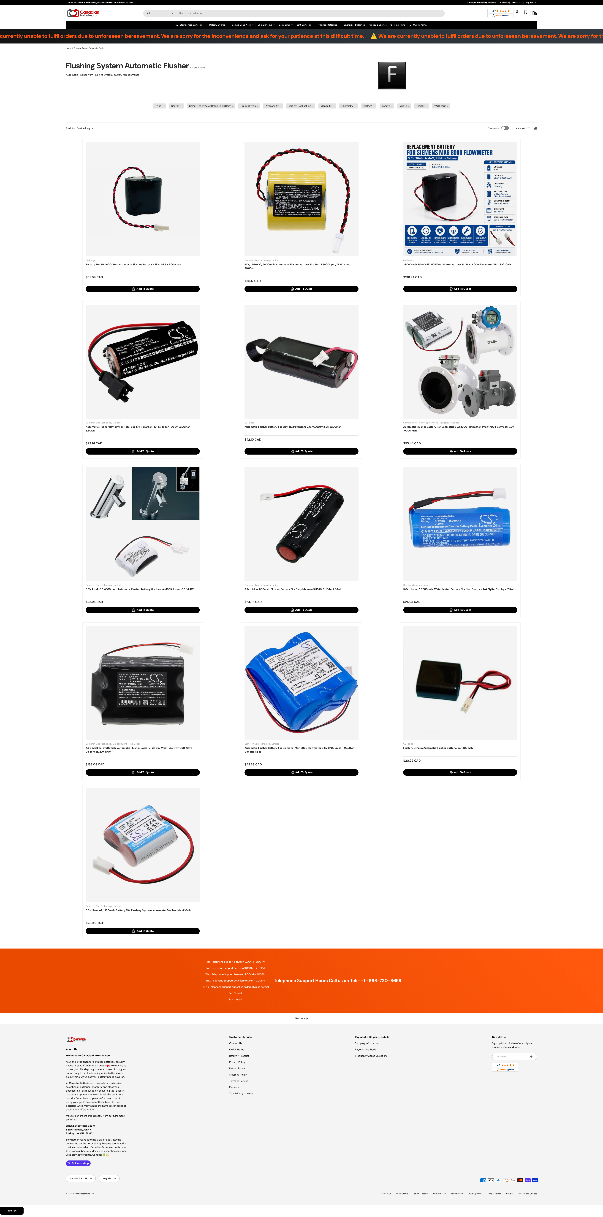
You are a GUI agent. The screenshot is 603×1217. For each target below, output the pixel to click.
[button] (525, 12)
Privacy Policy (237, 1062)
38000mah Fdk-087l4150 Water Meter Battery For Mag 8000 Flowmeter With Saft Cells (457, 264)
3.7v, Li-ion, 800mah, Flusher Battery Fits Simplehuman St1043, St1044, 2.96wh (293, 589)
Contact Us (235, 1043)
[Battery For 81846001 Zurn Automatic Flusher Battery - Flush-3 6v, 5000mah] (143, 199)
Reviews (234, 1087)
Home (68, 48)
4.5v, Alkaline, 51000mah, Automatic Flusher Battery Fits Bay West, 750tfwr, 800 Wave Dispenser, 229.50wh (139, 749)
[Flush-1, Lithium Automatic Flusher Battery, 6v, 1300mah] (460, 683)
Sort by (70, 128)
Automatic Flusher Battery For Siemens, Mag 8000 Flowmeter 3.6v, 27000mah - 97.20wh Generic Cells (299, 749)
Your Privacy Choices (241, 1093)
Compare (493, 128)
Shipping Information (367, 1043)
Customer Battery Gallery (481, 2)
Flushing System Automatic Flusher (89, 48)
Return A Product (239, 1055)
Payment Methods (365, 1049)
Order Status (236, 1049)
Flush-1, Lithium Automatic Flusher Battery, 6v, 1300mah (438, 748)
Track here (99, 2)
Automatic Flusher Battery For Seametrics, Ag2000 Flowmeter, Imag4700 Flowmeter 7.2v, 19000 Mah (458, 428)
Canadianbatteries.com (83, 1194)
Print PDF (12, 1210)
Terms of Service (238, 1081)
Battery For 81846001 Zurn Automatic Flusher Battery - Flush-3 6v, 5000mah (133, 264)
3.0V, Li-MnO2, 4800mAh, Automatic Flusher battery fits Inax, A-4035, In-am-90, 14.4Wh (140, 589)
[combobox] (294, 13)
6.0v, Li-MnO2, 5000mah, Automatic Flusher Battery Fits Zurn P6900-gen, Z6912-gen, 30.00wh (297, 266)
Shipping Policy (238, 1074)
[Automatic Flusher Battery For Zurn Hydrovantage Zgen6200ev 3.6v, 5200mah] (301, 362)
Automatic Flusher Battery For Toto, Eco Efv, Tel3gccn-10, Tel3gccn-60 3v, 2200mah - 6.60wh (139, 428)
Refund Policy (237, 1068)
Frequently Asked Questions (371, 1055)
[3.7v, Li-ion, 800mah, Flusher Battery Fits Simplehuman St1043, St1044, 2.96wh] (301, 524)
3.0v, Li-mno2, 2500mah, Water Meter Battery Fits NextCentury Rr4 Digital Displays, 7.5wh (458, 589)
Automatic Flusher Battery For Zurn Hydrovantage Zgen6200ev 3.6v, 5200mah (292, 426)
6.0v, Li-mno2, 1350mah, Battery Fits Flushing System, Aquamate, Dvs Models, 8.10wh (138, 910)
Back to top (301, 1018)
